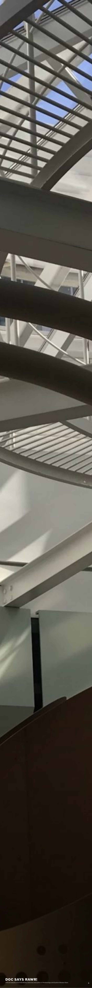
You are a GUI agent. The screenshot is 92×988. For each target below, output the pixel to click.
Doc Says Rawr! (21, 979)
